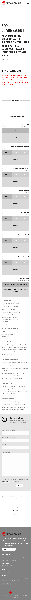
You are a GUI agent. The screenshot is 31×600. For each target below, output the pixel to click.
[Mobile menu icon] (28, 3)
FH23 (19, 496)
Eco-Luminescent (12, 496)
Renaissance (24, 496)
